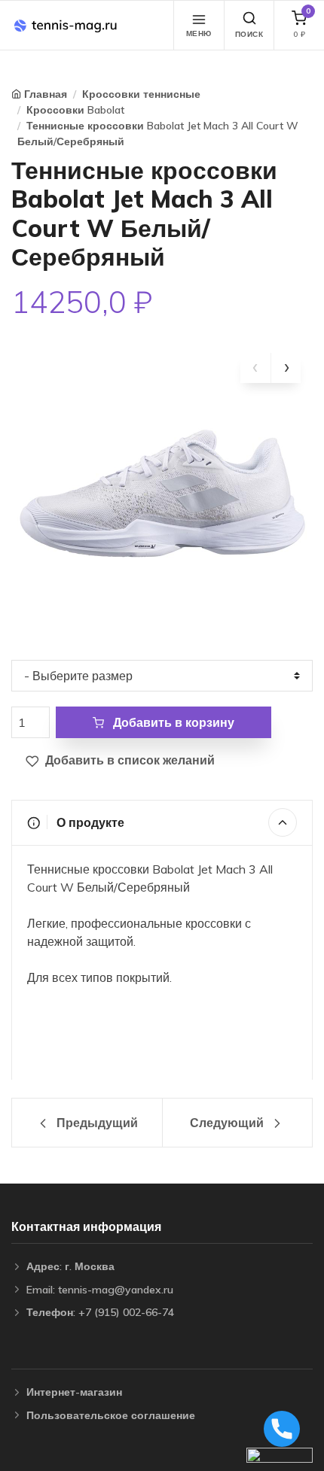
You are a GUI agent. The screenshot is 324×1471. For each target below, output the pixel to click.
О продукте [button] (88, 822)
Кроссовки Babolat (75, 110)
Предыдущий (95, 1122)
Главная (45, 94)
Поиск (249, 34)
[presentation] (255, 368)
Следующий (228, 1122)
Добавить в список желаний (128, 759)
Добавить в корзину (172, 722)
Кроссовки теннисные (141, 94)
